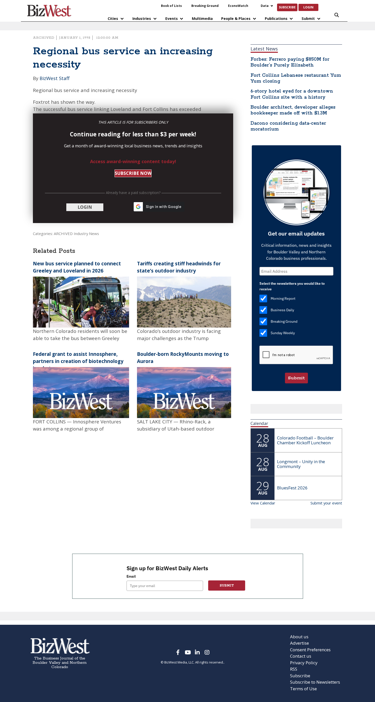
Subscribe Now (133, 173)
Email (131, 576)
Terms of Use (303, 689)
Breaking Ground (205, 6)
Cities (113, 18)
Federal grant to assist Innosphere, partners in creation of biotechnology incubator (78, 361)
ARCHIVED (43, 37)
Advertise (299, 643)
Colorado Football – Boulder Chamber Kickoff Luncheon (305, 440)
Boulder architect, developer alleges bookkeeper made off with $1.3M (293, 110)
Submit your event (326, 502)
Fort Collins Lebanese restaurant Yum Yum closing (296, 78)
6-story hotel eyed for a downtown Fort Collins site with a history (292, 94)
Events (171, 18)
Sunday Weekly (283, 333)
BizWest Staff (55, 78)
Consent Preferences (310, 650)
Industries (141, 18)
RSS (293, 669)
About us (299, 637)
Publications (276, 18)
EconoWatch (238, 6)
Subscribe (287, 7)
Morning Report (283, 298)
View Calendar (263, 502)
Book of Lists (171, 6)
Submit (308, 18)
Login (308, 7)
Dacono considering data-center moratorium (288, 126)
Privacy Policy (304, 663)
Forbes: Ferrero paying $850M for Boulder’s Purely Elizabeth (290, 62)
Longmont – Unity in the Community (301, 464)
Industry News (86, 233)
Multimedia (202, 18)
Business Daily (282, 310)
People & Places (236, 18)
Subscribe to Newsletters (315, 682)
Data (265, 6)
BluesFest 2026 (292, 488)
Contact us (300, 656)
